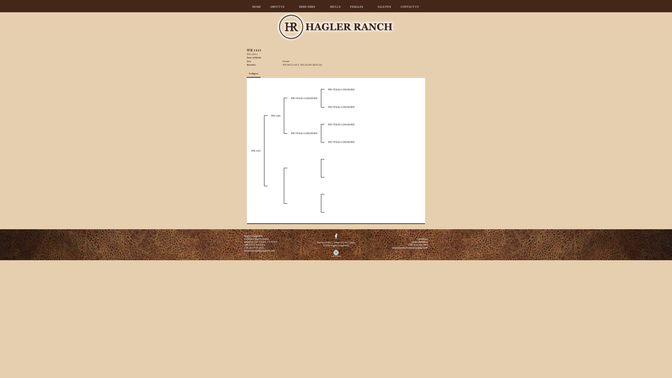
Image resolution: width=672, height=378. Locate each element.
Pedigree (253, 73)
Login (352, 242)
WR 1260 (251, 54)
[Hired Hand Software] (336, 255)
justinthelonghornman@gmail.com (410, 247)
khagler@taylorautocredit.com (259, 250)
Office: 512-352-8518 (254, 244)
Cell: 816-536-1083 (418, 244)
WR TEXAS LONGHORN (304, 98)
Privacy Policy (324, 242)
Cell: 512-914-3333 (254, 247)
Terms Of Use (340, 242)
